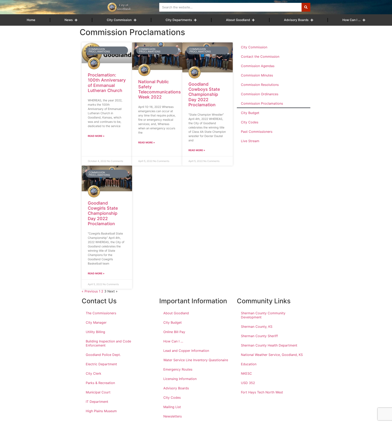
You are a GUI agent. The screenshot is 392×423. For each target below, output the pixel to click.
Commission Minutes (257, 75)
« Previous (90, 291)
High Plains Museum (101, 411)
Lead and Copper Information (186, 351)
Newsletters (172, 416)
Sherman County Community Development (263, 315)
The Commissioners (101, 313)
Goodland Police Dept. (103, 355)
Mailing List (172, 407)
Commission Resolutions (260, 85)
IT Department (97, 402)
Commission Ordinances (259, 94)
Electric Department (101, 364)
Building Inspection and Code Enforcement (108, 343)
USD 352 (248, 383)
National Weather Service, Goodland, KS (272, 355)
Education (248, 364)
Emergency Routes (177, 369)
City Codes (249, 122)
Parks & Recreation (100, 383)
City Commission (119, 20)
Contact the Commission (260, 56)
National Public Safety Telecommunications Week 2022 (159, 89)
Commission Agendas (257, 66)
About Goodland (238, 20)
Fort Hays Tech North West (262, 392)
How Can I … (351, 20)
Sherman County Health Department (269, 345)
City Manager (96, 322)
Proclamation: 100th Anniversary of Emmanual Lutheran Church (107, 82)
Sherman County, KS (256, 326)
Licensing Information (180, 379)
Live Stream (250, 141)
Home (31, 20)
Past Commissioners (256, 132)
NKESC (246, 373)
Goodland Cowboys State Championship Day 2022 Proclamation (204, 94)
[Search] (306, 7)
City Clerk (93, 373)
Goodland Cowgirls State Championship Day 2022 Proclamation (103, 213)
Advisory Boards (296, 20)
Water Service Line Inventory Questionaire (195, 360)
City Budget (250, 113)
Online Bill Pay (174, 332)
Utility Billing (95, 332)
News (69, 20)
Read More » (96, 135)
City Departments (179, 20)
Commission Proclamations (262, 103)
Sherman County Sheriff (259, 336)
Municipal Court (98, 392)
